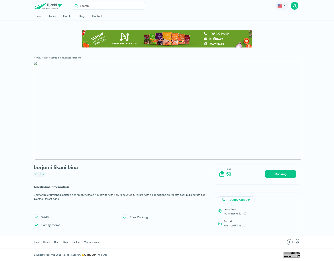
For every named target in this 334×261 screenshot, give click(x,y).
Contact (97, 16)
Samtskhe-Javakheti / (61, 57)
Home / (37, 57)
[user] (294, 6)
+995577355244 (239, 200)
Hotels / (46, 57)
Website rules (91, 242)
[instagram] (297, 242)
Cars (56, 242)
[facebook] (290, 242)
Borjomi (77, 57)
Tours (52, 16)
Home (37, 16)
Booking (280, 174)
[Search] (76, 5)
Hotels (67, 16)
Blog (81, 16)
